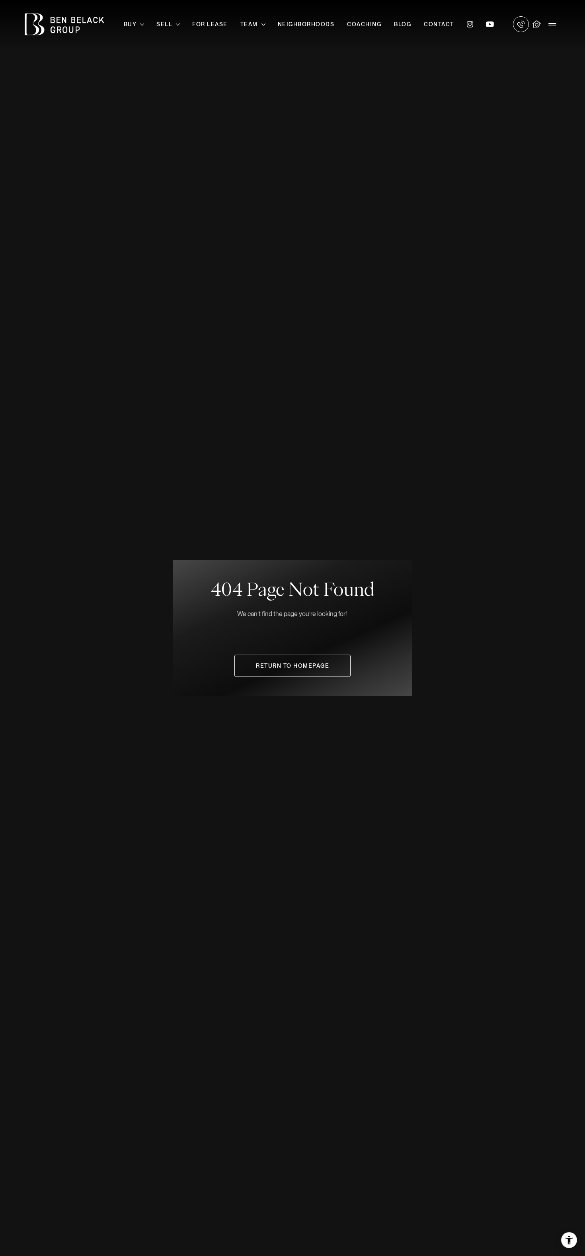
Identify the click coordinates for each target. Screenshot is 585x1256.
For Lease (210, 24)
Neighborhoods (306, 24)
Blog (402, 24)
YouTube (490, 24)
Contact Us (521, 24)
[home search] (536, 24)
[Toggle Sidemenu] (552, 24)
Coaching (364, 24)
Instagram (470, 24)
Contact (439, 24)
